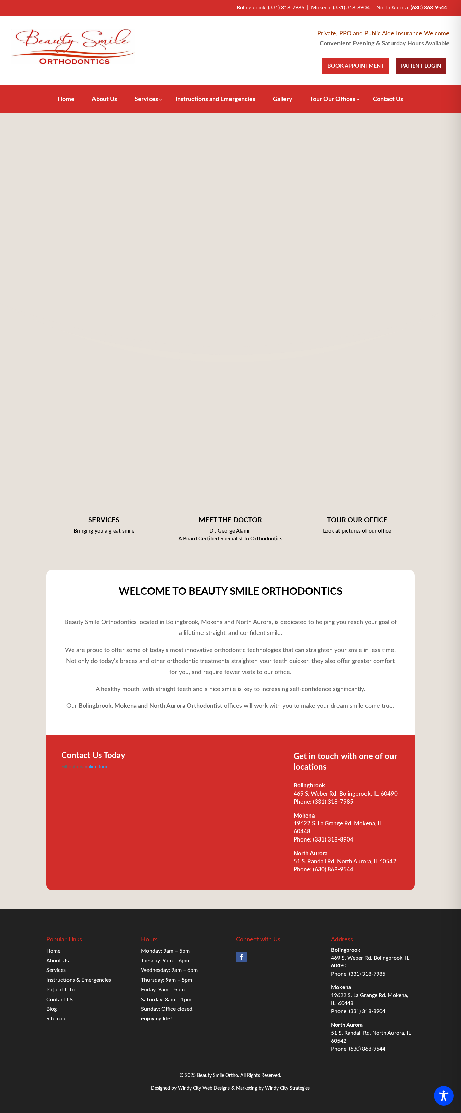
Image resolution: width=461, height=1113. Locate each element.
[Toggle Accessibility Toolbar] (443, 1095)
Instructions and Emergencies (215, 99)
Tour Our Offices (332, 99)
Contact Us (388, 99)
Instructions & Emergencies (78, 980)
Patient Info (60, 989)
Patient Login (421, 66)
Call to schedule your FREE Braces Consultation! (232, 277)
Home (66, 99)
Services (146, 99)
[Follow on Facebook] (241, 957)
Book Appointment (355, 66)
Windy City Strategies (287, 1088)
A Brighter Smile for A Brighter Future (232, 249)
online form (97, 767)
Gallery (282, 99)
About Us (104, 99)
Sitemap (55, 1018)
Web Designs (216, 1088)
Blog (51, 1009)
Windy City (189, 1088)
